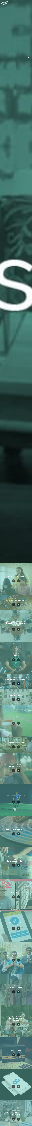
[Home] (4, 3)
